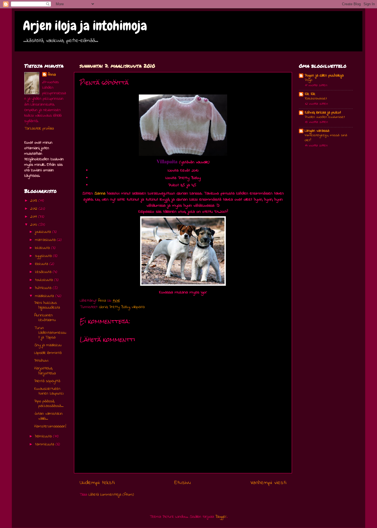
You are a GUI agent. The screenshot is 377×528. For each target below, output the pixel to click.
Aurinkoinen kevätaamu (45, 317)
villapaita (138, 307)
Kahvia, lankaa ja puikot (323, 112)
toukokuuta (44, 280)
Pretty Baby (119, 307)
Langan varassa (317, 131)
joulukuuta (43, 232)
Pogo (308, 80)
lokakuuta (43, 248)
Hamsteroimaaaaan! (50, 426)
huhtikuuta (44, 288)
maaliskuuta (45, 296)
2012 (34, 209)
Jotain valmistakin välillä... (48, 416)
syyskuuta (44, 256)
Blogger (221, 517)
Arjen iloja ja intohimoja (85, 25)
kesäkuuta (44, 272)
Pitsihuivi (41, 361)
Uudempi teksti (97, 483)
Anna (52, 75)
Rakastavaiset (316, 98)
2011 (34, 217)
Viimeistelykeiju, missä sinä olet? (326, 138)
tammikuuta (45, 444)
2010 (34, 225)
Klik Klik (310, 94)
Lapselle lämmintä (48, 353)
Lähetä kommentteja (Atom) (111, 495)
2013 (34, 201)
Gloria (103, 307)
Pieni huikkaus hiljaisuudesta (47, 305)
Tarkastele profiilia (39, 129)
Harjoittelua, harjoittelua (45, 371)
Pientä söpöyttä (47, 381)
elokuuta (42, 264)
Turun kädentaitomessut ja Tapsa (50, 333)
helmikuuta (44, 436)
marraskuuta (46, 240)
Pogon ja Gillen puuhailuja (324, 75)
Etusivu (182, 483)
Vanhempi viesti (268, 483)
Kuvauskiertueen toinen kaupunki (48, 391)
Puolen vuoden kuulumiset (325, 117)
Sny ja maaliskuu (48, 345)
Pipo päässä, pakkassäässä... (48, 403)
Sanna (99, 193)
